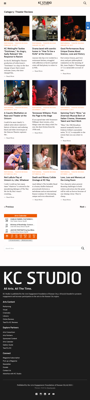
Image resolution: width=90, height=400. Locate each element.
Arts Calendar (8, 342)
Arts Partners (8, 335)
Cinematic (6, 313)
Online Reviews (8, 319)
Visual (5, 310)
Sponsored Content (10, 338)
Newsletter (7, 364)
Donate (5, 367)
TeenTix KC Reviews (10, 322)
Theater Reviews (21, 43)
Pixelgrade (51, 388)
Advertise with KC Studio (12, 374)
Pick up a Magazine (10, 361)
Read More (10, 76)
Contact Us (7, 370)
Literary (6, 316)
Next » (83, 206)
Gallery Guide (8, 345)
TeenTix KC (7, 348)
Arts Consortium (9, 332)
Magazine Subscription (11, 358)
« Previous (9, 206)
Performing (8, 43)
